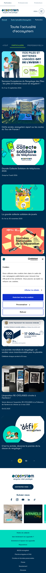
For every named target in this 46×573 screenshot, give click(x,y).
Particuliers (7, 3)
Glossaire (23, 570)
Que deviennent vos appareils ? (23, 537)
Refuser (23, 312)
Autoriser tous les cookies (23, 297)
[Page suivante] (34, 461)
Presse (23, 562)
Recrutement (23, 566)
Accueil (4, 20)
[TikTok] (34, 499)
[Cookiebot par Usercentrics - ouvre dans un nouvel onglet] (28, 259)
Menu (36, 11)
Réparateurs (23, 545)
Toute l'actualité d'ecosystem (21, 20)
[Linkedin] (29, 499)
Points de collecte (23, 533)
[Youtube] (23, 499)
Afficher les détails (31, 290)
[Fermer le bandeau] (42, 259)
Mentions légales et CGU (23, 554)
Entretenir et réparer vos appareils (23, 541)
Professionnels (23, 3)
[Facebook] (11, 499)
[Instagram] (17, 499)
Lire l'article (23, 72)
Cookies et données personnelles (23, 558)
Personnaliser (21, 305)
